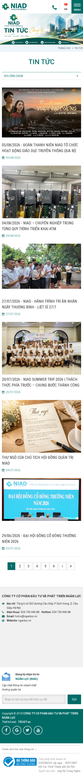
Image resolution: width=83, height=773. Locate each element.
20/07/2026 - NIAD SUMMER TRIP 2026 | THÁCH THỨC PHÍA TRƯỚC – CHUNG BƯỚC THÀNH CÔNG (40, 382)
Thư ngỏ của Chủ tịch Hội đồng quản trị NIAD (37, 460)
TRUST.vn (24, 721)
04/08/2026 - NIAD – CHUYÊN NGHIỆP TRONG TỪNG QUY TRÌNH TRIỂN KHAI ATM (38, 226)
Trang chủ (64, 48)
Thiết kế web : (9, 721)
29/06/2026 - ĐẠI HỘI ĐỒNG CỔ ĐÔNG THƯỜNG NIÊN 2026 (39, 538)
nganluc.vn (24, 620)
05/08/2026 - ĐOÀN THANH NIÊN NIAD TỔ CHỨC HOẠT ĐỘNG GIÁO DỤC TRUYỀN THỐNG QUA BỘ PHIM (40, 148)
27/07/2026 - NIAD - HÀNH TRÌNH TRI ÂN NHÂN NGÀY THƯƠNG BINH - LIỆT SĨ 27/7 (39, 304)
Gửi (74, 699)
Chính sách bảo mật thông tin (18, 749)
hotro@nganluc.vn (26, 616)
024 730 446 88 (30, 612)
